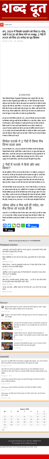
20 (24, 422)
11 (11, 419)
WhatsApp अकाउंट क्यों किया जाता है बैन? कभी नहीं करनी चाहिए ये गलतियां (21, 387)
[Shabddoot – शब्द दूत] (24, 10)
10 (5, 419)
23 (44, 422)
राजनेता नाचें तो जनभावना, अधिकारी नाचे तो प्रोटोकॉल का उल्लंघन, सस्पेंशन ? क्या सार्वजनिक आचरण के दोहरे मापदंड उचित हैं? (31, 335)
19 (18, 422)
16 (44, 419)
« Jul (2, 430)
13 (24, 419)
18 (11, 422)
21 (31, 422)
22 (37, 422)
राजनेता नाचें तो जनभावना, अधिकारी (13, 25)
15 (37, 419)
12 (18, 419)
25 (11, 425)
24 (5, 425)
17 (5, 422)
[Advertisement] (24, 68)
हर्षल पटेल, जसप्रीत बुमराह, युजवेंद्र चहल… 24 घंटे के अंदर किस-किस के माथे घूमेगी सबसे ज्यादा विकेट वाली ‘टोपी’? (24, 281)
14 (31, 419)
